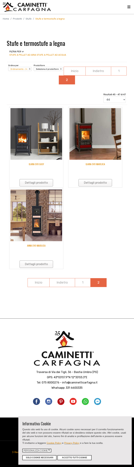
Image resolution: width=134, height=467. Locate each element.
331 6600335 (74, 387)
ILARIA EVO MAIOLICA (95, 164)
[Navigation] (129, 7)
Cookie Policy (54, 443)
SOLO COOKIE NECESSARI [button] (39, 457)
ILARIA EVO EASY (36, 164)
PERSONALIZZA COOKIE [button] (37, 450)
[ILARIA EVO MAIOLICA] (95, 134)
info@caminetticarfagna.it (80, 382)
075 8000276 (50, 382)
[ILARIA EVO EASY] (36, 134)
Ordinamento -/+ (18, 69)
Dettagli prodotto (36, 182)
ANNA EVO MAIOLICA (36, 245)
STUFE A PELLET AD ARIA (22, 55)
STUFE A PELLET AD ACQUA (51, 55)
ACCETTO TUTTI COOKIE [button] (74, 457)
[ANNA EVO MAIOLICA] (36, 215)
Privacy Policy (71, 443)
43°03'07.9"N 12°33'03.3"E (70, 377)
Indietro (98, 71)
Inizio (75, 71)
